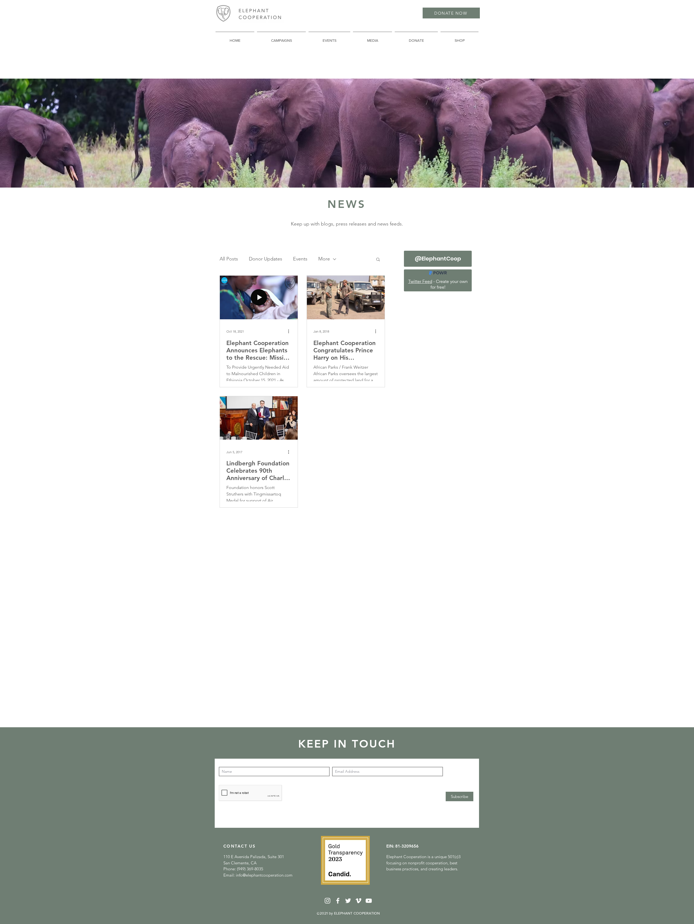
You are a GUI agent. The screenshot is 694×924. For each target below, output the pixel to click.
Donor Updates (265, 259)
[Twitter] (348, 900)
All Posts (229, 259)
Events (300, 259)
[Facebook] (338, 900)
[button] (378, 260)
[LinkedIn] (327, 900)
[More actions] (290, 331)
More (324, 259)
